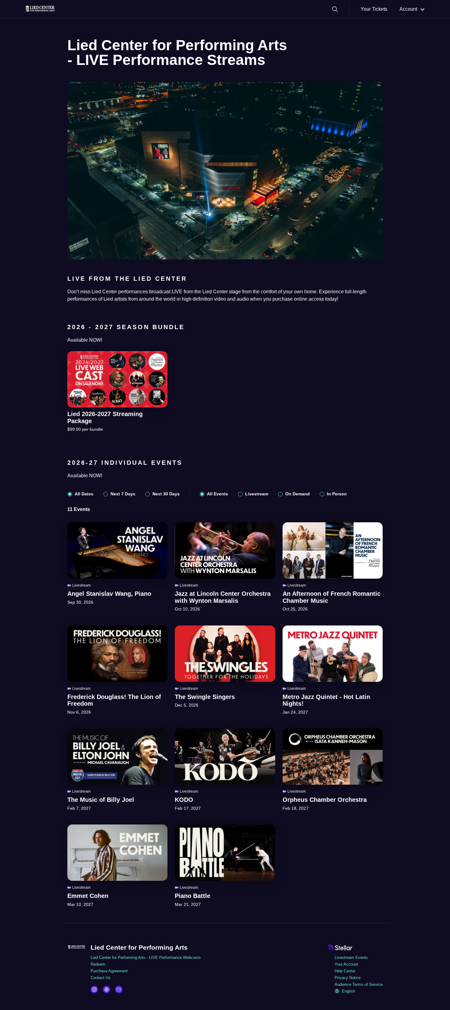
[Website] (106, 989)
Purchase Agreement (109, 971)
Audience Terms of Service (359, 984)
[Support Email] (118, 989)
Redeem (98, 964)
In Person (337, 493)
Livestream (256, 493)
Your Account (346, 964)
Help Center (345, 971)
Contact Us (101, 977)
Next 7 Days (123, 493)
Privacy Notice (348, 977)
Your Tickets (374, 9)
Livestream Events (351, 957)
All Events (217, 493)
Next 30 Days (166, 493)
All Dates (84, 493)
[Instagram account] (94, 989)
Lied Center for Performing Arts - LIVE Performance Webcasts (146, 957)
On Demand (297, 493)
